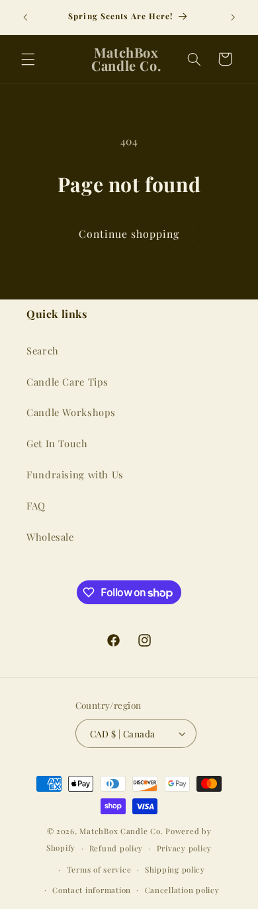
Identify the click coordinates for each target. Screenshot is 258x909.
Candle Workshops (71, 412)
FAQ (36, 505)
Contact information (91, 890)
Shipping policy (175, 870)
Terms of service (99, 870)
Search (42, 350)
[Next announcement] (232, 17)
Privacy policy (184, 848)
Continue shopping (129, 234)
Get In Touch (57, 443)
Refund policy (116, 848)
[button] (28, 59)
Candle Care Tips (67, 381)
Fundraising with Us (75, 474)
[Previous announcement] (25, 17)
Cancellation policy (182, 890)
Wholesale (50, 536)
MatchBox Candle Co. (121, 831)
